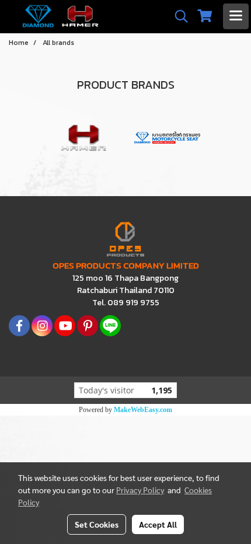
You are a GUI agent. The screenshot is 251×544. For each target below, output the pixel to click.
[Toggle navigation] (236, 16)
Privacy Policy (140, 489)
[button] (177, 16)
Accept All (158, 524)
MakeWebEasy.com (143, 410)
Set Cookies (96, 524)
